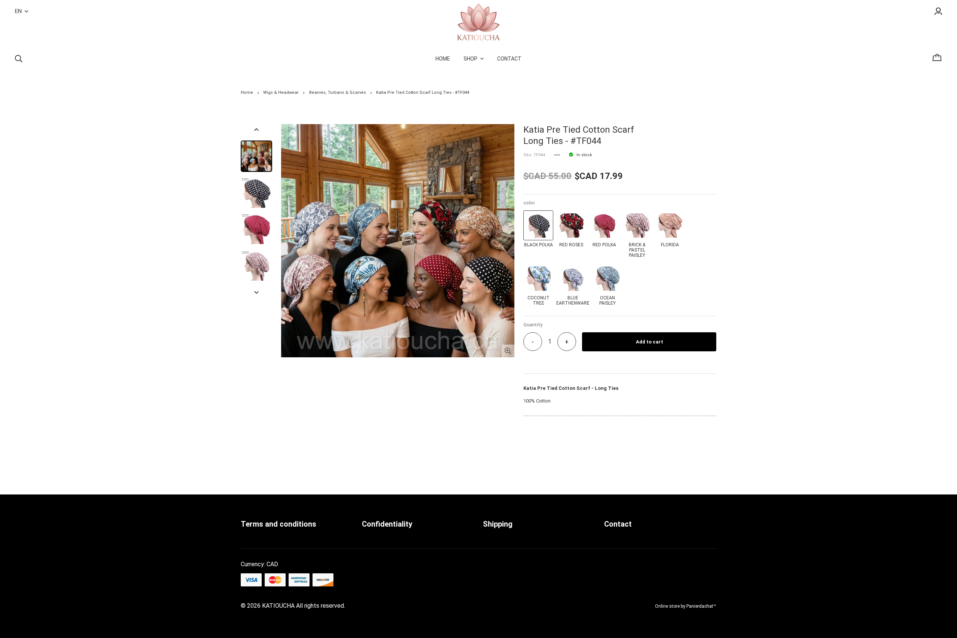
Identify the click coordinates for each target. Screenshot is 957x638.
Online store (667, 606)
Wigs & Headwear (281, 92)
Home (247, 92)
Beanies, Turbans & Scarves (337, 92)
